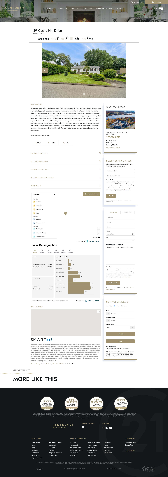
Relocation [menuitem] (34, 450)
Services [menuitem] (62, 8)
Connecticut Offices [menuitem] (130, 443)
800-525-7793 (138, 2)
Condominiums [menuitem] (74, 453)
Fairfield (48, 364)
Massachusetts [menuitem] (108, 448)
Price (107, 310)
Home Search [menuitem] (35, 443)
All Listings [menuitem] (73, 443)
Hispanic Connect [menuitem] (36, 458)
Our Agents (116, 147)
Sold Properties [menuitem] (91, 455)
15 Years (125, 306)
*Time (108, 238)
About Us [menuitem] (87, 8)
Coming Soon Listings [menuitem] (93, 443)
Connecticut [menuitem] (107, 443)
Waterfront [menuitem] (73, 455)
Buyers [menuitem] (33, 445)
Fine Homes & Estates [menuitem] (55, 443)
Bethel (55, 364)
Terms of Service (109, 289)
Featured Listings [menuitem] (92, 445)
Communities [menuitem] (75, 8)
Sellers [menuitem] (33, 448)
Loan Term (109, 306)
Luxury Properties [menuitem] (92, 450)
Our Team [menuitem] (52, 448)
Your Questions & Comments (114, 244)
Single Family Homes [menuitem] (76, 450)
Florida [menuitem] (106, 445)
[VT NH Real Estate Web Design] (148, 469)
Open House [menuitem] (91, 448)
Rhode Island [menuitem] (108, 453)
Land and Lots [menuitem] (91, 453)
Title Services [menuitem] (35, 453)
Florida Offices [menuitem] (129, 445)
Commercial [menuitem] (52, 445)
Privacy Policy (127, 190)
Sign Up (159, 2)
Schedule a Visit (127, 212)
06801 (61, 364)
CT (43, 364)
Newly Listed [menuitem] (74, 445)
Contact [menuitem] (118, 8)
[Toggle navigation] (161, 8)
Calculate (120, 334)
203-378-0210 (113, 137)
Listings (38, 364)
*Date (108, 231)
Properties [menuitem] (50, 8)
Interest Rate (110, 324)
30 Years (118, 306)
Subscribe (111, 196)
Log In (154, 2)
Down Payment (110, 317)
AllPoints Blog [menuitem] (53, 455)
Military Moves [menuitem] (35, 455)
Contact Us (109, 147)
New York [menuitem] (107, 450)
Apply (120, 341)
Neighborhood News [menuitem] (103, 8)
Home (32, 364)
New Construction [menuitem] (75, 448)
